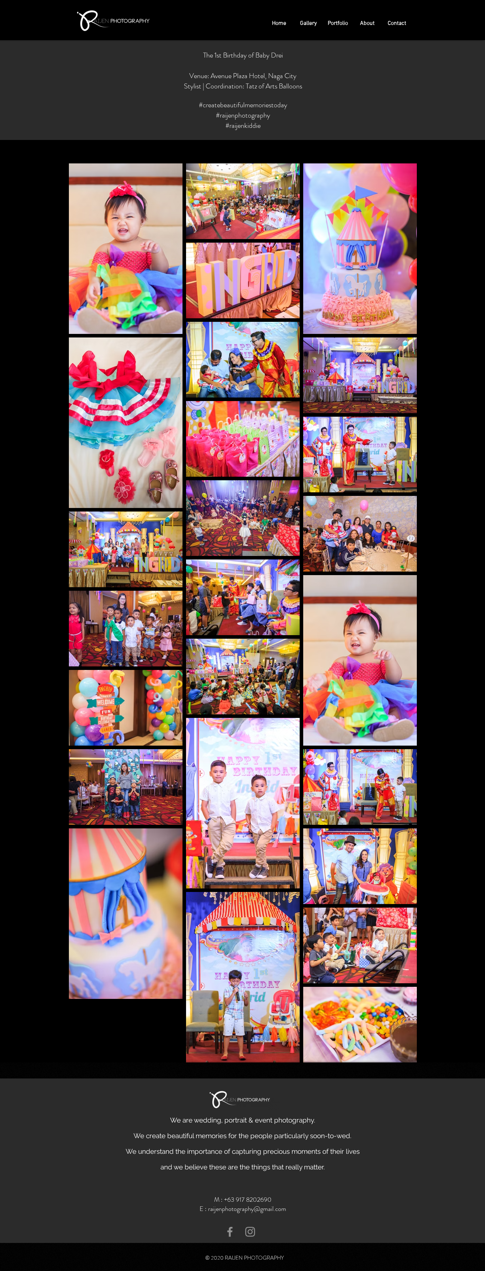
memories (211, 1136)
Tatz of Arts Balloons (274, 86)
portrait (235, 1120)
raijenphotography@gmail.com (247, 1208)
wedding (207, 1120)
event (263, 1120)
